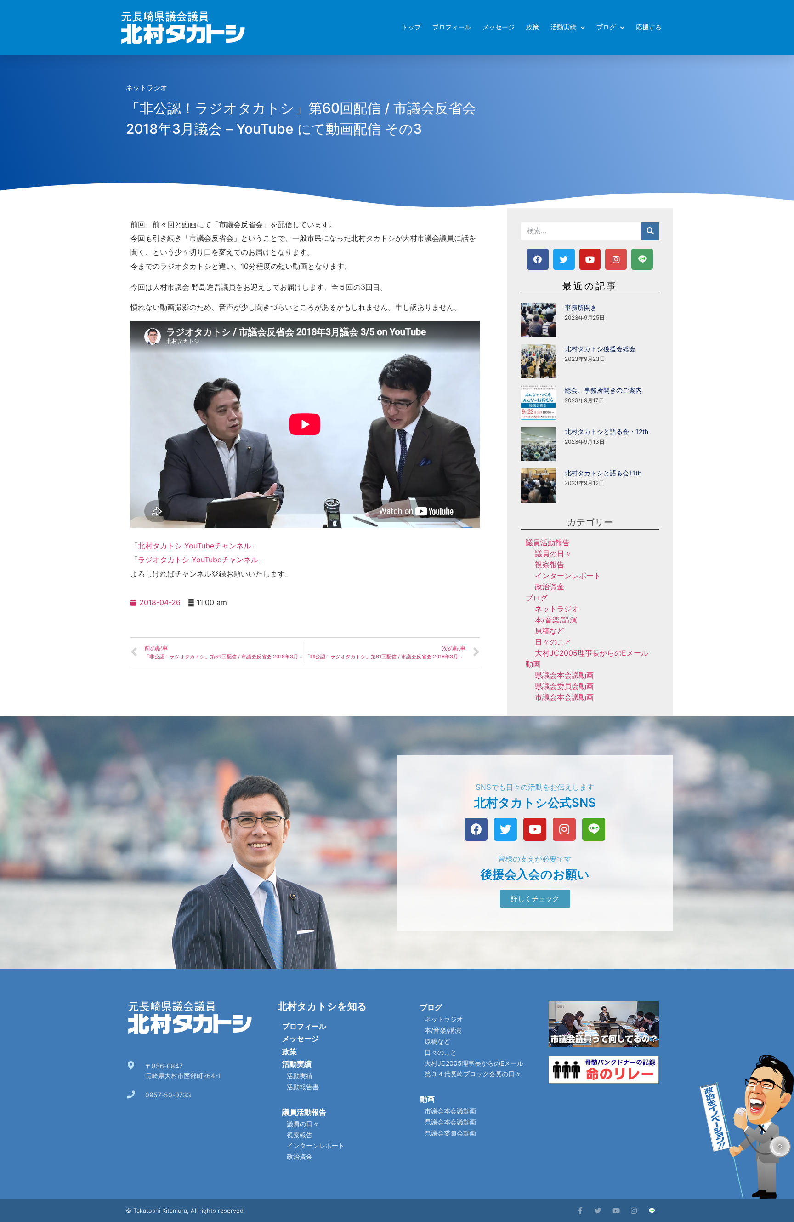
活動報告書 (303, 1087)
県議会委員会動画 (564, 686)
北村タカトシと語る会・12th (606, 431)
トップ (411, 27)
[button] (535, 899)
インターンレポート (568, 575)
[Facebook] (538, 259)
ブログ (606, 27)
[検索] (650, 231)
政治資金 (549, 586)
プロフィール (451, 27)
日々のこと (553, 641)
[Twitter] (564, 259)
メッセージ (498, 27)
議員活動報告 (548, 542)
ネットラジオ (146, 87)
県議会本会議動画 (564, 675)
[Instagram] (616, 259)
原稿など (549, 630)
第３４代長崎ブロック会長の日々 (473, 1074)
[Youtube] (590, 259)
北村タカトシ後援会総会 (600, 349)
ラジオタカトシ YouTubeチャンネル (198, 559)
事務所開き (581, 307)
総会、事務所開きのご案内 (603, 390)
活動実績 (563, 27)
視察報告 (549, 564)
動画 (533, 663)
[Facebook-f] (580, 1210)
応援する (649, 27)
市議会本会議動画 (564, 697)
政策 (532, 27)
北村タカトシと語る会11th (603, 473)
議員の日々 (553, 553)
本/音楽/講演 (556, 619)
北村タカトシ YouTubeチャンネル (194, 545)
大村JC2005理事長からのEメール (591, 652)
